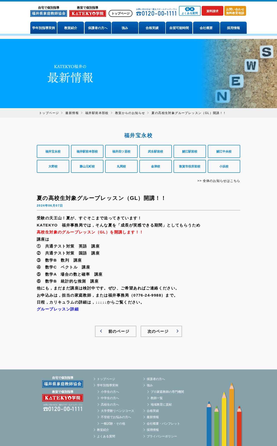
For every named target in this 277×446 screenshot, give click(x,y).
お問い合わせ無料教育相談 (235, 11)
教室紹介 (70, 28)
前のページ (118, 331)
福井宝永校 (53, 151)
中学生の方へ (110, 398)
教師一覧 (157, 398)
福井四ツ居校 (121, 151)
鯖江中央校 (224, 151)
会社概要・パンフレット (163, 423)
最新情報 (153, 417)
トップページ (120, 13)
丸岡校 (121, 166)
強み (125, 28)
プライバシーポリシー (162, 436)
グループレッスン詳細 (58, 309)
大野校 (53, 166)
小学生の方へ (110, 391)
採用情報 (233, 28)
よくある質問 (106, 436)
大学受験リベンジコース (117, 410)
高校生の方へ (110, 404)
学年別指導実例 (43, 28)
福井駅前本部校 (97, 113)
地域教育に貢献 (161, 404)
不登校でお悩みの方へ (116, 417)
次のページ (158, 331)
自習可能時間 (179, 28)
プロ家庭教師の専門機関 (167, 391)
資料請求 (212, 11)
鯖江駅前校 (189, 151)
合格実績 (152, 28)
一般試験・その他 (113, 423)
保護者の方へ (98, 28)
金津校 (155, 166)
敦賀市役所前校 (189, 166)
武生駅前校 (155, 151)
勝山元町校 (87, 166)
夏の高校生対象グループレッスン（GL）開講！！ (101, 198)
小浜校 (224, 166)
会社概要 (206, 28)
